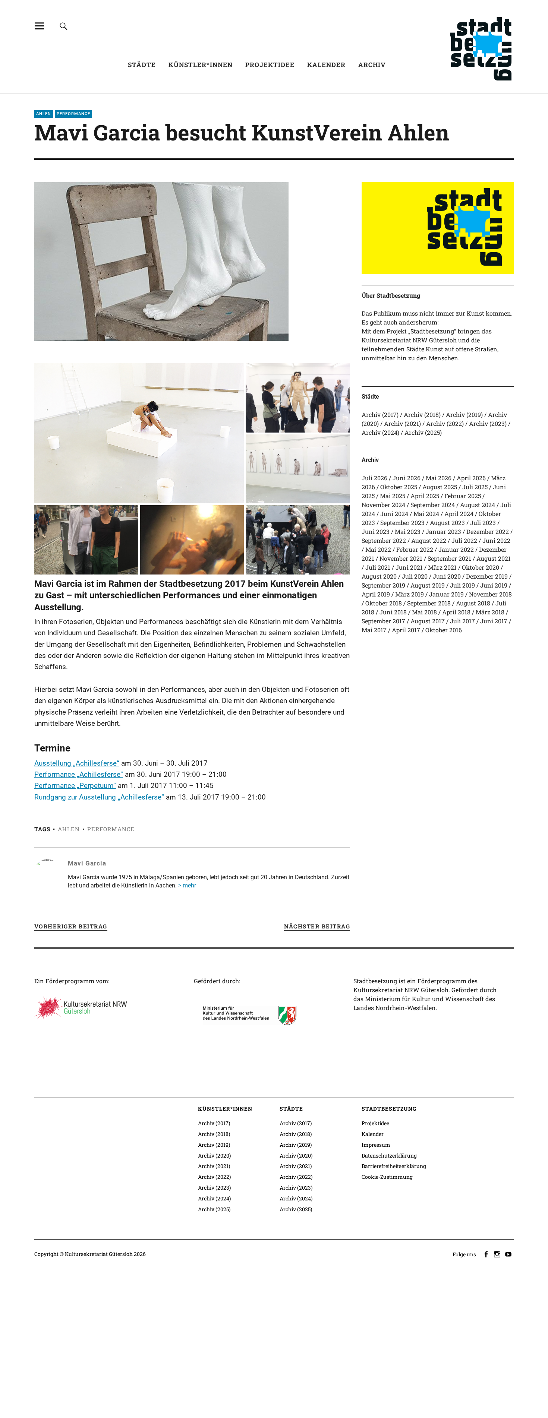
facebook (486, 1253)
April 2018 (456, 612)
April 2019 (376, 594)
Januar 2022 (456, 549)
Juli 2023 (483, 522)
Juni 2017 (493, 621)
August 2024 (477, 505)
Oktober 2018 (383, 603)
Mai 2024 (426, 513)
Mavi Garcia (87, 863)
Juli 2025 (475, 487)
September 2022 (384, 540)
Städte (142, 64)
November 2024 (383, 505)
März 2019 (409, 594)
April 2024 (458, 513)
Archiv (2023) (488, 423)
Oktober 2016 (443, 630)
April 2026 (471, 478)
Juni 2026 (407, 478)
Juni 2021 (409, 567)
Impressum (376, 1144)
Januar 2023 (443, 531)
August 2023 (447, 522)
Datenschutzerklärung (389, 1155)
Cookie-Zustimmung (387, 1176)
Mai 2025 (392, 496)
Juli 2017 (462, 621)
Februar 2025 (462, 496)
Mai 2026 (438, 478)
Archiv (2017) (380, 414)
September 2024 (432, 505)
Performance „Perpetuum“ (75, 785)
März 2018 (490, 612)
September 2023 (402, 522)
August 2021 (493, 558)
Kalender (326, 64)
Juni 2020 (447, 576)
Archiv (372, 64)
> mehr (187, 885)
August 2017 (427, 621)
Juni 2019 (493, 585)
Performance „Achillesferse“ (78, 774)
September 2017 (383, 621)
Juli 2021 (377, 567)
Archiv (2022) (445, 423)
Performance (73, 113)
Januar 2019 (446, 594)
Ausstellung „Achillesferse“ (76, 763)
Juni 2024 (394, 513)
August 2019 (427, 585)
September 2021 (449, 558)
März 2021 (442, 567)
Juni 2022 (496, 540)
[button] (139, 433)
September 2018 (429, 603)
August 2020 (379, 576)
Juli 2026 (374, 478)
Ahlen (43, 113)
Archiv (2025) (423, 432)
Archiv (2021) (402, 423)
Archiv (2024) (380, 432)
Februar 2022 (414, 549)
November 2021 (400, 558)
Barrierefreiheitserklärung (394, 1165)
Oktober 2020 (480, 567)
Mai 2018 (424, 612)
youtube (508, 1253)
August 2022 (428, 540)
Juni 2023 (376, 531)
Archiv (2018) (422, 414)
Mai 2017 (374, 630)
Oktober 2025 (398, 487)
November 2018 (490, 594)
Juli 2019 (462, 585)
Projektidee (270, 64)
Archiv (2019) (464, 414)
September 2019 (383, 585)
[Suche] (63, 26)
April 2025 (424, 496)
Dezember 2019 (487, 576)
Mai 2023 (408, 531)
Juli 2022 (464, 540)
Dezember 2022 (487, 531)
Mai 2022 (378, 549)
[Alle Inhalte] (39, 26)
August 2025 (439, 487)
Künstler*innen (201, 64)
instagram (497, 1253)
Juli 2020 (415, 576)
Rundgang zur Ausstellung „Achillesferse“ (99, 797)
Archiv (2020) (214, 1155)
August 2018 (473, 603)
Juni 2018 (393, 612)
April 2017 (406, 630)
